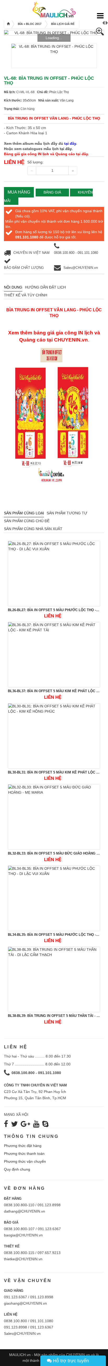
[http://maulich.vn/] (54, 10)
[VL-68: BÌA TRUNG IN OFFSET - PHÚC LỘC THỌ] (54, 32)
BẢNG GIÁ (52, 192)
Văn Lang (67, 100)
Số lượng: (35, 162)
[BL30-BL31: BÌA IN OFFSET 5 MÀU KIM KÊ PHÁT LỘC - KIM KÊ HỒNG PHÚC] (54, 736)
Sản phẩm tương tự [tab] (67, 513)
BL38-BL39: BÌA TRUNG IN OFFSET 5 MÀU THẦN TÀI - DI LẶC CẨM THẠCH (54, 1016)
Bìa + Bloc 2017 (29, 23)
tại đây (66, 149)
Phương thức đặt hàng (22, 1146)
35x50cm (29, 100)
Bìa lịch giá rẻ (62, 23)
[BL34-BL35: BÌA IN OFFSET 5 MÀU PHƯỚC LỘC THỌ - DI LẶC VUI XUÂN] (54, 898)
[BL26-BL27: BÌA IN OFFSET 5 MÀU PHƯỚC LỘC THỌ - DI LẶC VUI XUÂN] (54, 573)
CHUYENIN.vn (71, 340)
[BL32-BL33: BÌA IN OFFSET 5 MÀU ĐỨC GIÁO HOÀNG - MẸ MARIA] (54, 817)
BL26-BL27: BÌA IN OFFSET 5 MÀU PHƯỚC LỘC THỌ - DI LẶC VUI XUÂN (54, 610)
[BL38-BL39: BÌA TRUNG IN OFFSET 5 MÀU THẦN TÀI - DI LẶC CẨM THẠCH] (54, 979)
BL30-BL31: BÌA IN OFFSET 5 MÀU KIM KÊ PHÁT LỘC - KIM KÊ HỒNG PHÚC (54, 772)
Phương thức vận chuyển (25, 1161)
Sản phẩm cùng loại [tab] (24, 513)
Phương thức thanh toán (24, 1153)
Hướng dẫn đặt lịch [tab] (45, 287)
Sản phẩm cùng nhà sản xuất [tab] (33, 529)
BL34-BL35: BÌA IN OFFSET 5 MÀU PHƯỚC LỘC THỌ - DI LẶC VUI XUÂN (54, 935)
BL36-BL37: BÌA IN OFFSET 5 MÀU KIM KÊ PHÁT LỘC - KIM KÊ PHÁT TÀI (54, 691)
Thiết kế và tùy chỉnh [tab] (25, 295)
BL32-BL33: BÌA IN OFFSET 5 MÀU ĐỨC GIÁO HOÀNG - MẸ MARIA (54, 853)
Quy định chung (17, 1169)
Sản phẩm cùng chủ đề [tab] (27, 521)
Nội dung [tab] (13, 287)
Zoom (100, 31)
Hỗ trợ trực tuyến (70, 1360)
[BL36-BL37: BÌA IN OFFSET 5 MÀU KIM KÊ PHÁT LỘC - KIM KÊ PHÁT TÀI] (54, 654)
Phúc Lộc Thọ (59, 92)
